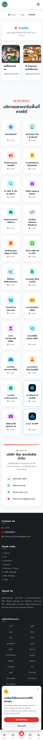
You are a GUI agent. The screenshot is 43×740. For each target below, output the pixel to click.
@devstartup (19, 485)
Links (6, 579)
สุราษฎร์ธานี (11, 643)
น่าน (32, 667)
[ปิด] (37, 689)
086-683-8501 (20, 478)
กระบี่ (10, 626)
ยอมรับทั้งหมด (21, 719)
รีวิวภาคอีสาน (10, 684)
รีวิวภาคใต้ (32, 672)
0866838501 (10, 532)
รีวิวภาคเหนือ (10, 678)
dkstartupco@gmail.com (24, 499)
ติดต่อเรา (7, 564)
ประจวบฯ (32, 649)
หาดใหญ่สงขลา (11, 655)
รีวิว (5, 557)
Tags (22, 14)
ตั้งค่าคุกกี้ (22, 726)
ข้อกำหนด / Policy (11, 568)
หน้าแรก (7, 553)
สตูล (10, 632)
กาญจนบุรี (10, 667)
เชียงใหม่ (11, 661)
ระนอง (32, 638)
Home (13, 14)
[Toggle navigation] (38, 4)
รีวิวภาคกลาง (32, 678)
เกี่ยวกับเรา (8, 560)
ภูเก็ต (32, 626)
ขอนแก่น (32, 655)
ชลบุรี (11, 672)
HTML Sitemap (10, 572)
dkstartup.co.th (20, 492)
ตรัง (10, 638)
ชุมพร (32, 643)
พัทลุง (11, 649)
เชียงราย (32, 661)
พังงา (32, 632)
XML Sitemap (9, 576)
